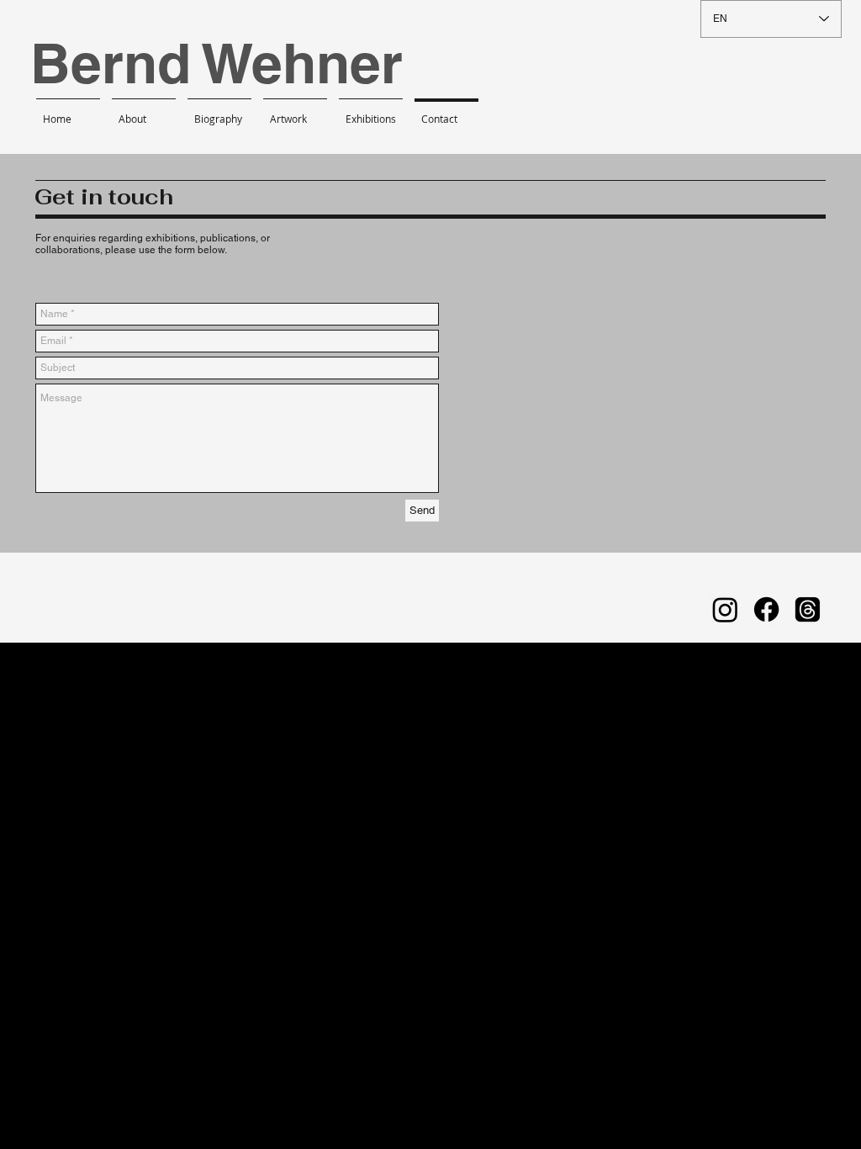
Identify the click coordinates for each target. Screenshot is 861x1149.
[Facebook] (766, 609)
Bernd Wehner (216, 63)
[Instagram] (725, 609)
